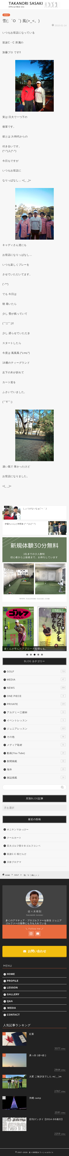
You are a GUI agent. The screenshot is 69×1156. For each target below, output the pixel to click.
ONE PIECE (35, 696)
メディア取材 (35, 745)
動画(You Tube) (35, 753)
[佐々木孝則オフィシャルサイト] (34, 6)
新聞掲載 (35, 761)
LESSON (12, 987)
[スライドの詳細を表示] (34, 629)
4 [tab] (38, 654)
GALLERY (13, 994)
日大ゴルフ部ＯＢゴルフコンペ (24, 846)
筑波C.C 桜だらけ (16, 854)
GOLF (6, 15)
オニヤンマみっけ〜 (18, 829)
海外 (35, 769)
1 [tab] (27, 654)
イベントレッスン (35, 720)
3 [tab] (34, 654)
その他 (35, 736)
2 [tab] (31, 654)
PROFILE (12, 980)
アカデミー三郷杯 (35, 712)
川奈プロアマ (14, 862)
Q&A (10, 1001)
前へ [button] (6, 628)
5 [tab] (42, 654)
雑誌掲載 (35, 777)
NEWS (36, 687)
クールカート (14, 838)
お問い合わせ (36, 951)
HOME (11, 974)
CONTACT (13, 1014)
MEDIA (35, 679)
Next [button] (62, 628)
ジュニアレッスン (36, 728)
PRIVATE (36, 704)
